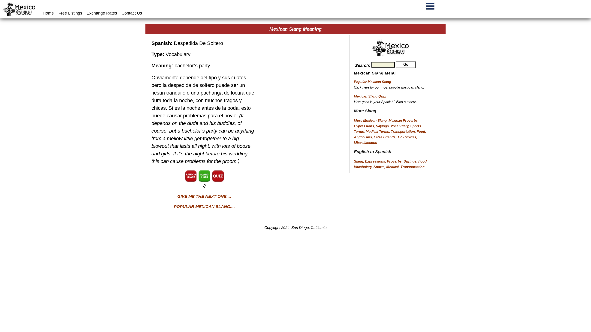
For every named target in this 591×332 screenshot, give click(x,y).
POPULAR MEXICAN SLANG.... (204, 206)
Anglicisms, (364, 137)
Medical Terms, (378, 131)
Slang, (359, 161)
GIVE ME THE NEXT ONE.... (204, 196)
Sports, (380, 167)
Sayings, (383, 126)
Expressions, (364, 126)
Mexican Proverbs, (404, 120)
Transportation (413, 167)
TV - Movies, (407, 137)
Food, (421, 131)
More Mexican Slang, (371, 120)
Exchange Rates (102, 13)
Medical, (393, 167)
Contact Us (131, 13)
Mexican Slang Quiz (370, 96)
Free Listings (70, 13)
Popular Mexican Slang (372, 82)
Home (49, 13)
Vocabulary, (400, 126)
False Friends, (385, 137)
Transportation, (404, 131)
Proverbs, (395, 161)
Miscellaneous (365, 143)
